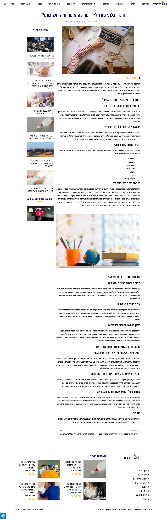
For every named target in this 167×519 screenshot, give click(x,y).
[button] (4, 4)
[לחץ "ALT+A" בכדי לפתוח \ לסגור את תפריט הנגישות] (3, 516)
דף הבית (99, 21)
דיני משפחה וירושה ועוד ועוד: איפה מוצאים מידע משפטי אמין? (72, 487)
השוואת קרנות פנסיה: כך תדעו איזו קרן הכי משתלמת (41, 189)
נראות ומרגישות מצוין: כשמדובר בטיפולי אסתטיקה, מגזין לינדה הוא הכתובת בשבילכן (40, 84)
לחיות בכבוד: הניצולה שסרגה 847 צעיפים (43, 112)
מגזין (94, 21)
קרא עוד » (76, 474)
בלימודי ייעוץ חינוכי (96, 202)
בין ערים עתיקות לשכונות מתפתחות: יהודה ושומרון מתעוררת (42, 163)
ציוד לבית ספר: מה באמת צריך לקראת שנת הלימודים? (26, 465)
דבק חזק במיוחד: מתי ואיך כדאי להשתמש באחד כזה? (41, 137)
